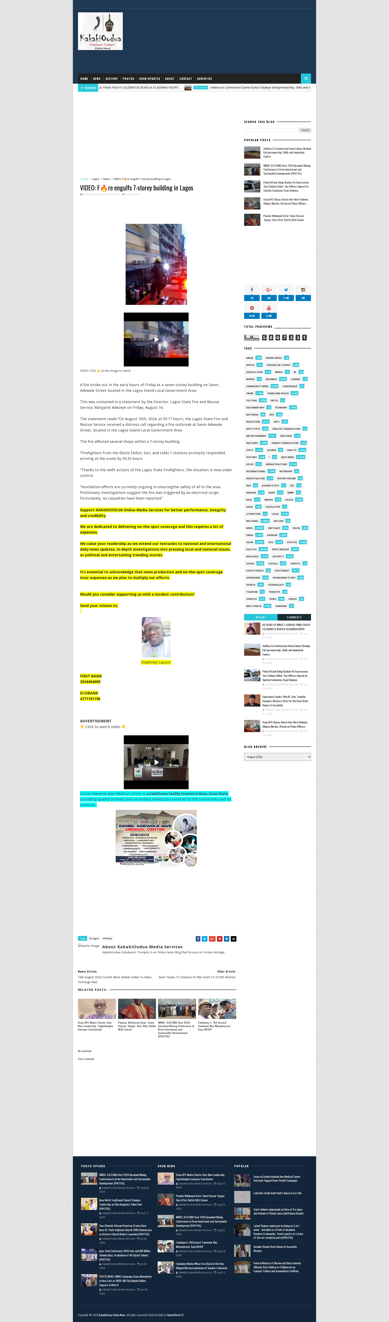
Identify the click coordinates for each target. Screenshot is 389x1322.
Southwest (282, 570)
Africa (250, 364)
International (256, 471)
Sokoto (295, 563)
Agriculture (254, 372)
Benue (279, 372)
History (112, 78)
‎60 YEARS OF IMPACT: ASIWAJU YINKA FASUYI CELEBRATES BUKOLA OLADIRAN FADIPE (286, 627)
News (97, 78)
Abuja (249, 357)
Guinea (271, 450)
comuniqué (289, 386)
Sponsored (253, 577)
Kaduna (251, 492)
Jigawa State (270, 485)
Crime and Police (278, 393)
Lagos (95, 179)
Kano (271, 492)
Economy (281, 407)
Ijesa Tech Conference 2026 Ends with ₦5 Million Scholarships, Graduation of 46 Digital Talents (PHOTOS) (124, 1255)
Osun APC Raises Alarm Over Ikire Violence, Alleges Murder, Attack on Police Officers (286, 201)
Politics (251, 549)
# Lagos (94, 938)
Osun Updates (149, 78)
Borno (250, 379)
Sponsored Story (284, 577)
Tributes (274, 591)
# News (107, 938)
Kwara (268, 499)
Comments (294, 617)
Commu (295, 379)
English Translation (286, 428)
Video (272, 598)
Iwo (248, 485)
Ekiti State (253, 428)
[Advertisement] (237, 41)
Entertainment (256, 435)
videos (293, 598)
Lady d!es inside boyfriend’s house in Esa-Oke (277, 1193)
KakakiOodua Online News (112, 1315)
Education (153, 87)
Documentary (255, 407)
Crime (249, 393)
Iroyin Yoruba (286, 478)
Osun (249, 542)
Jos (292, 485)
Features (252, 442)
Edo (271, 414)
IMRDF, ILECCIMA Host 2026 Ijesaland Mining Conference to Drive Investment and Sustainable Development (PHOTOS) (176, 1029)
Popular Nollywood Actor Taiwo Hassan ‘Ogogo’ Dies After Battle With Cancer (137, 1026)
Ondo (249, 535)
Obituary (274, 528)
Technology (276, 584)
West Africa (254, 606)
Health (291, 450)
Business (271, 379)
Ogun (296, 528)
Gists (249, 450)
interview (285, 471)
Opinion (272, 535)
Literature (253, 513)
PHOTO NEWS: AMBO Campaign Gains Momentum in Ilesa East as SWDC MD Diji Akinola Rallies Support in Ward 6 (125, 1280)
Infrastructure (276, 464)
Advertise (204, 78)
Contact (186, 78)
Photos (128, 78)
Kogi (249, 499)
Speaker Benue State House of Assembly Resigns (275, 1248)
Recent (261, 617)
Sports (250, 584)
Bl (295, 372)
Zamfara (281, 606)
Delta (274, 400)
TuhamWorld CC (175, 1315)
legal (249, 506)
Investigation (255, 478)
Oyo (270, 542)
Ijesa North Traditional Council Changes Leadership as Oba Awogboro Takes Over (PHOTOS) (120, 1204)
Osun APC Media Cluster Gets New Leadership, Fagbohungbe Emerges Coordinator (95, 1026)
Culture (251, 400)
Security (278, 556)
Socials (273, 563)
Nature (278, 520)
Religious (252, 556)
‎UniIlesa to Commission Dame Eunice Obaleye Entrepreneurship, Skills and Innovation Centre (224, 87)
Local (275, 513)
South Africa (255, 570)
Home (84, 78)
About (170, 78)
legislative (273, 506)
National (252, 520)
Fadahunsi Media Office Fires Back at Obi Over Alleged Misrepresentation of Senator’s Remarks (202, 1265)
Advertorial (274, 357)
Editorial (252, 414)
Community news (257, 386)
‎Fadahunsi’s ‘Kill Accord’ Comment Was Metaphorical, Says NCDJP (214, 1026)
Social (250, 563)
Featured (286, 435)
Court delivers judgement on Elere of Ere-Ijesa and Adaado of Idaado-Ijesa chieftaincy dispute (278, 1211)
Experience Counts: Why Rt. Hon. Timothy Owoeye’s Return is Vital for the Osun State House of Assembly (285, 700)
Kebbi (290, 492)
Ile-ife (249, 464)
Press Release (280, 549)
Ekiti (277, 421)
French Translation (285, 442)
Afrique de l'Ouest (279, 364)
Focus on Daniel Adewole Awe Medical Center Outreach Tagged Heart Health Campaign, (276, 1178)
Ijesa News (287, 457)
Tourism (252, 591)
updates (251, 598)
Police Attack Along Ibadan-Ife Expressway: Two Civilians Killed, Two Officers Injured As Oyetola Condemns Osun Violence (286, 186)
